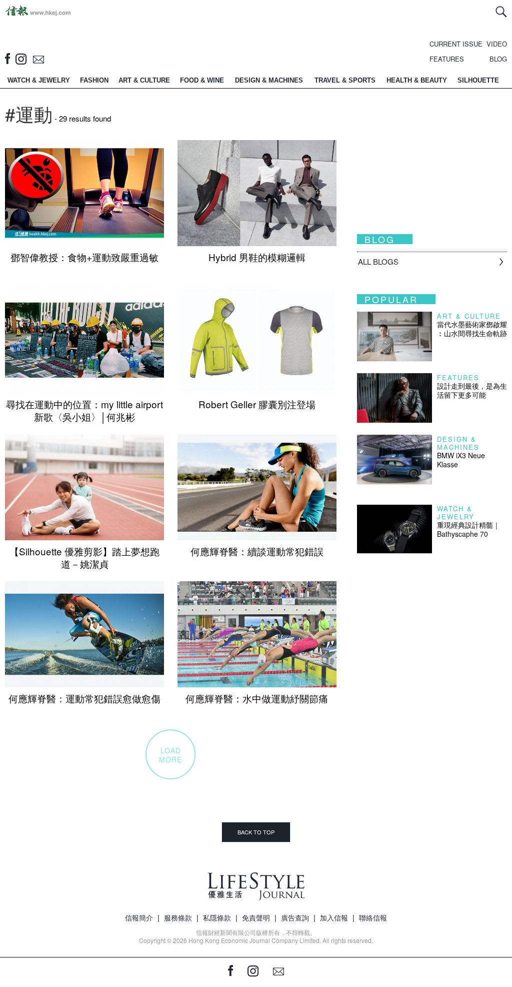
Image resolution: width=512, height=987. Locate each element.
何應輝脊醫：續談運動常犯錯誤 (257, 551)
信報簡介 (139, 917)
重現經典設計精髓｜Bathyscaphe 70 (468, 529)
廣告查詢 (295, 917)
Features (458, 377)
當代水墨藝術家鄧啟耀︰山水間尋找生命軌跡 (472, 328)
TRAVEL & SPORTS (345, 80)
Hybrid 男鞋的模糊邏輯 (257, 257)
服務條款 (178, 917)
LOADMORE (170, 754)
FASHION (94, 80)
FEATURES (447, 59)
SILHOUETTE (478, 80)
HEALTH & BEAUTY (416, 80)
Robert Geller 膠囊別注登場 (257, 404)
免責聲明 (256, 917)
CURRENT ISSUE (456, 44)
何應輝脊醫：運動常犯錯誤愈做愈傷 (84, 698)
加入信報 (334, 917)
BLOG (498, 59)
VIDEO (496, 44)
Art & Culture (469, 316)
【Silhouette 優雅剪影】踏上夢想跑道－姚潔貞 (85, 557)
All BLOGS (378, 261)
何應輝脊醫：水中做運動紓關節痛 (257, 698)
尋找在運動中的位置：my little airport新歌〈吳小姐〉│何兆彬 (84, 410)
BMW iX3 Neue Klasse (461, 459)
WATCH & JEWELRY (39, 80)
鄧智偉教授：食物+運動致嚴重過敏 (84, 257)
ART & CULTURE (144, 80)
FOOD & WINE (202, 80)
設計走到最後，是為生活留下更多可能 (472, 390)
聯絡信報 (373, 917)
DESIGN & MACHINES (269, 80)
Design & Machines (458, 443)
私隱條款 (217, 917)
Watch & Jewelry (455, 512)
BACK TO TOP (256, 832)
